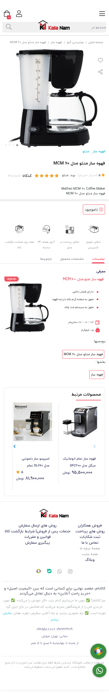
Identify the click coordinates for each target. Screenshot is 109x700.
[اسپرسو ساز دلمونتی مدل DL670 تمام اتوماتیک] (32, 421)
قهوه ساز (56, 42)
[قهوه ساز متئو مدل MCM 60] (54, 513)
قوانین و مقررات (37, 536)
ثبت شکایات (90, 536)
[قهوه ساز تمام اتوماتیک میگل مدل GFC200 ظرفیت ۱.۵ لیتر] (79, 421)
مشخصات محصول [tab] (72, 258)
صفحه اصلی (95, 42)
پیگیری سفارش (37, 542)
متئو (86, 151)
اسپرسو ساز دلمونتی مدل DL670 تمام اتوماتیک (35, 462)
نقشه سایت (90, 554)
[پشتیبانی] (60, 572)
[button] (14, 446)
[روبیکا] (38, 572)
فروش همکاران (90, 525)
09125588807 (46, 629)
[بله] (49, 572)
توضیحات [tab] (98, 258)
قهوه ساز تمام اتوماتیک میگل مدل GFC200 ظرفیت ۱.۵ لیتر (79, 462)
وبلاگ (89, 559)
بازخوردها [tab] (46, 258)
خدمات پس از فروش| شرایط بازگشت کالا (37, 531)
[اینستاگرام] (70, 572)
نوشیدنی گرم (75, 42)
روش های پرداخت (90, 531)
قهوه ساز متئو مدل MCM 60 (83, 354)
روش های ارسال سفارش (37, 525)
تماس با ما (89, 542)
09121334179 (64, 629)
